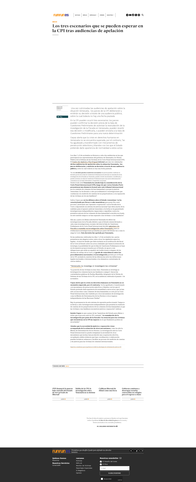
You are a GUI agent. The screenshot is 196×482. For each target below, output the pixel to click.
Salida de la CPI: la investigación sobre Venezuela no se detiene (85, 391)
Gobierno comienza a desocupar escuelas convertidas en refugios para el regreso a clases (131, 392)
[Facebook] (133, 15)
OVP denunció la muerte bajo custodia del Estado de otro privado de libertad (62, 392)
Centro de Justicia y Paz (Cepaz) (85, 162)
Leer (62, 399)
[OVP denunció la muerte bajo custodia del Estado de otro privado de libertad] (63, 379)
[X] (65, 113)
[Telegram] (127, 15)
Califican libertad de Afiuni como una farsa (108, 390)
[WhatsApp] (60, 113)
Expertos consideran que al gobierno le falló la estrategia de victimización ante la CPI (95, 347)
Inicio (54, 22)
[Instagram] (139, 15)
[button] (142, 15)
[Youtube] (130, 15)
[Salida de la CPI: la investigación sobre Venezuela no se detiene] (86, 379)
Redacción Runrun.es (59, 107)
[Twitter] (136, 15)
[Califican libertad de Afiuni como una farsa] (109, 379)
